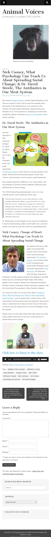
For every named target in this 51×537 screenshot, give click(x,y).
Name (5, 441)
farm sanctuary (23, 376)
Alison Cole (7, 95)
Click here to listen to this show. (23, 352)
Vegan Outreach (18, 100)
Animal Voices (23, 11)
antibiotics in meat (33, 369)
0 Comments (26, 95)
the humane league (28, 379)
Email (5, 446)
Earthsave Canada (11, 172)
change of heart (21, 373)
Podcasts (5, 69)
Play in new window (16, 365)
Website (5, 452)
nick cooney (34, 376)
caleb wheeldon (8, 373)
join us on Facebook (34, 114)
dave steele (33, 373)
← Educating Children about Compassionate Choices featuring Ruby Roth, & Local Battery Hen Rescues (13, 393)
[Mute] (39, 359)
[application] (25, 359)
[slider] (44, 359)
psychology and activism (11, 379)
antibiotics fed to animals (16, 369)
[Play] (25, 336)
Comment (6, 418)
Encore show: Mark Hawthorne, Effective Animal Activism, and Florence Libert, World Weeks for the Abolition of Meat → (38, 394)
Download (29, 365)
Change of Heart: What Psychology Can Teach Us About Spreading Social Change (23, 295)
